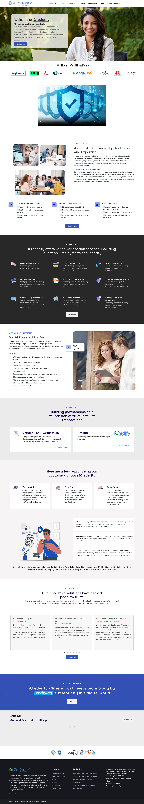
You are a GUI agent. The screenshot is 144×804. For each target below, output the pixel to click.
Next (137, 73)
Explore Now (20, 44)
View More (72, 314)
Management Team (59, 776)
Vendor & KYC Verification (82, 779)
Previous (7, 73)
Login (102, 4)
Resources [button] (73, 4)
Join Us (72, 701)
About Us (52, 4)
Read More (62, 448)
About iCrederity (58, 773)
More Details (72, 226)
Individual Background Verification (85, 776)
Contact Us (92, 4)
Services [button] (61, 4)
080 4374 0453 (115, 4)
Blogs (83, 4)
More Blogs (128, 720)
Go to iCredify (124, 445)
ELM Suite (76, 782)
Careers (54, 782)
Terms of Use (56, 788)
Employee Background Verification (85, 773)
